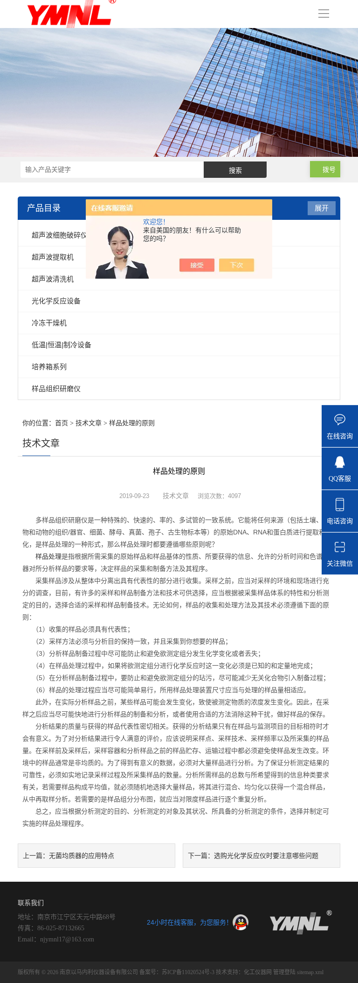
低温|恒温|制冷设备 (61, 345)
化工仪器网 (258, 972)
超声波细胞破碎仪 (60, 235)
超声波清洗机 (53, 279)
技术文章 (89, 423)
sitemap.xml (310, 972)
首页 (61, 423)
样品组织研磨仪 (56, 389)
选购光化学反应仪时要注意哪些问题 (266, 855)
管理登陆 (284, 972)
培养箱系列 (49, 367)
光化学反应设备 (56, 301)
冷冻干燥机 (49, 323)
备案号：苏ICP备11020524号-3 (177, 972)
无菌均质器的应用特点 (81, 855)
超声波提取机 (53, 257)
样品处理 (48, 556)
